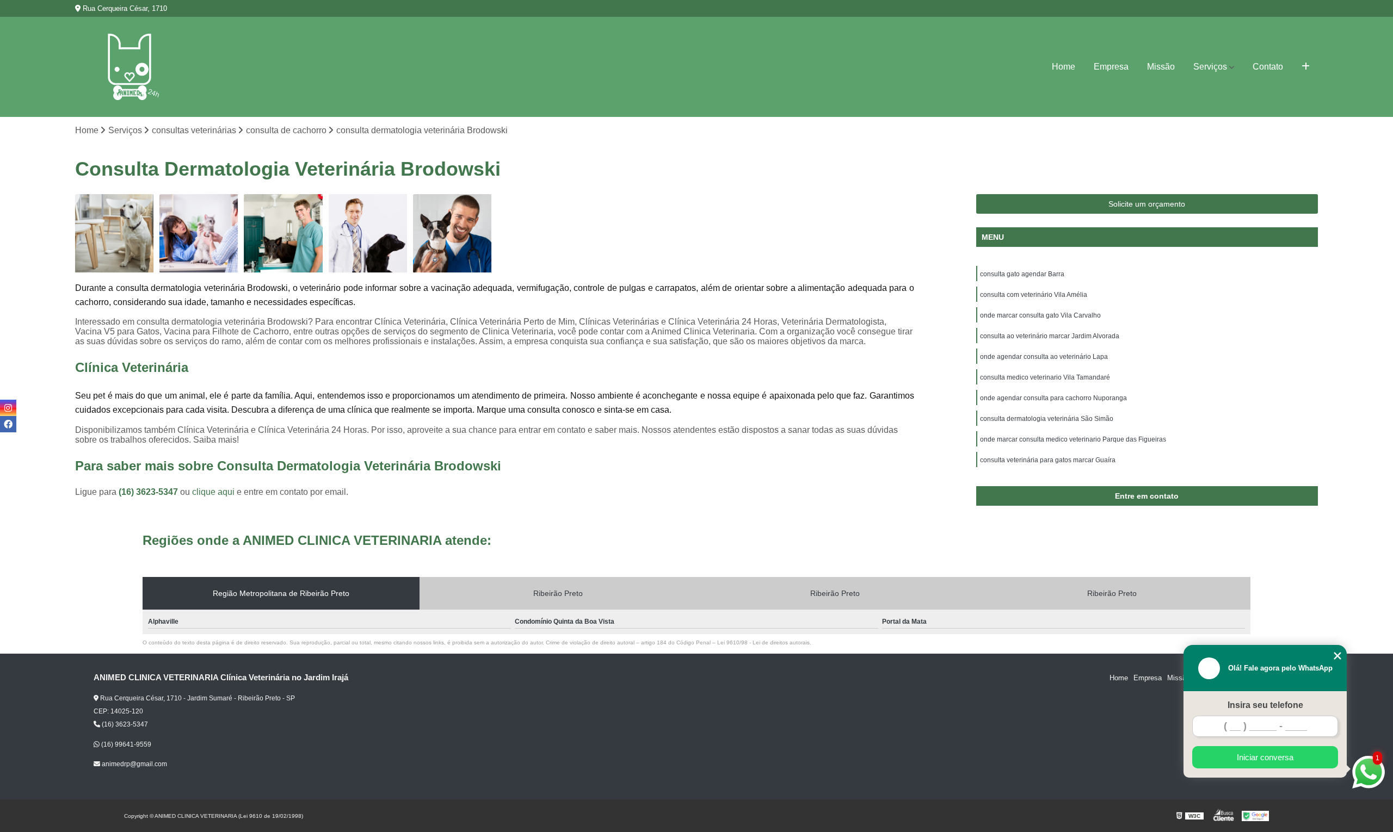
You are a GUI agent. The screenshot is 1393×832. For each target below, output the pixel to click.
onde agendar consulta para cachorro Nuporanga (1053, 398)
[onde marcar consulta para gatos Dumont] (198, 233)
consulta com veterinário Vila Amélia (1033, 295)
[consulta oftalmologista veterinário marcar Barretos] (283, 233)
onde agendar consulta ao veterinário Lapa (1044, 357)
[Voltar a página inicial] (129, 67)
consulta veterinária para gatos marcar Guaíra (1047, 460)
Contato (1268, 66)
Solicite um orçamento (1146, 204)
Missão (1161, 66)
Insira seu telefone (1265, 705)
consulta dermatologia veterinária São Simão (1046, 419)
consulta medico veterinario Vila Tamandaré (1045, 377)
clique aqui (213, 491)
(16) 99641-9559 (125, 744)
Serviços (1210, 66)
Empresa (1111, 66)
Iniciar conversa (1265, 757)
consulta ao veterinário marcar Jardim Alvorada (1049, 336)
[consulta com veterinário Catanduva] (368, 233)
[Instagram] (8, 408)
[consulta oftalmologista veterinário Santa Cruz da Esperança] (452, 233)
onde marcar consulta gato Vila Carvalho (1040, 315)
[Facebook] (8, 424)
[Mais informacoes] (1305, 67)
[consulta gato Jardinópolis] (114, 233)
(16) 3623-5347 (149, 491)
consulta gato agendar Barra (1022, 274)
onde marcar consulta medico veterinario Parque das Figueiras (1073, 439)
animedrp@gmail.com (133, 764)
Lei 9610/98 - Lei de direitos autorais (763, 642)
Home (1063, 66)
